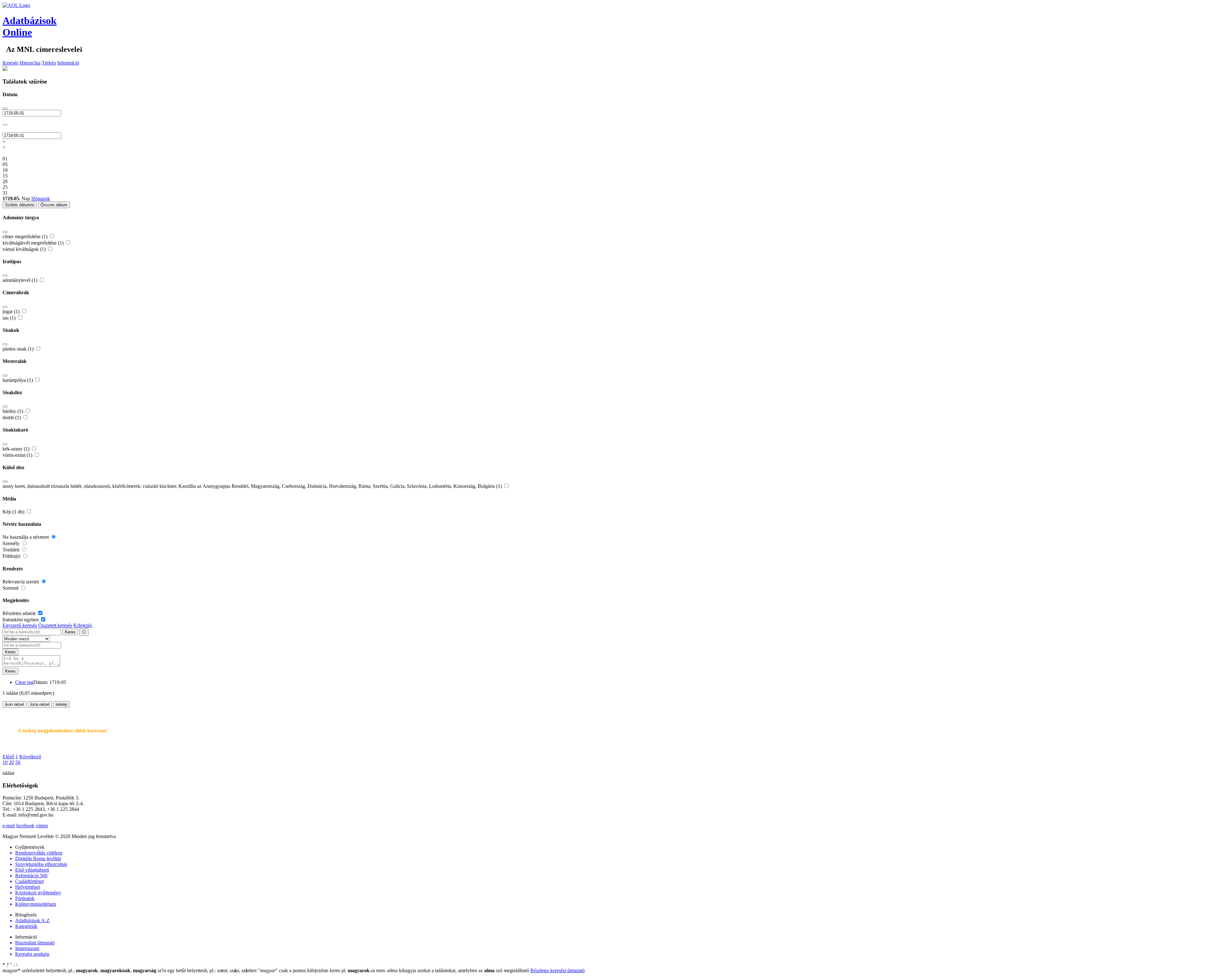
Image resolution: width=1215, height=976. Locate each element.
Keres (70, 632)
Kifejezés (82, 625)
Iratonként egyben (21, 619)
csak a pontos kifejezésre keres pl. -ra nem (322, 970)
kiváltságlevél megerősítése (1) (34, 243)
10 (5, 762)
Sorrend (11, 588)
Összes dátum (53, 204)
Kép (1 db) (14, 511)
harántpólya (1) (18, 380)
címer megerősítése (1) (26, 236)
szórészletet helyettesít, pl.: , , (79, 970)
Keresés (10, 62)
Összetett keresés (55, 625)
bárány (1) (13, 411)
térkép (61, 704)
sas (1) (10, 317)
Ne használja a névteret (26, 537)
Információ (68, 62)
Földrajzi (12, 556)
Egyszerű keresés (20, 625)
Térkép (49, 62)
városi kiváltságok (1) (25, 249)
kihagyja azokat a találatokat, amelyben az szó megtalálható (458, 970)
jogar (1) (12, 311)
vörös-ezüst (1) (18, 455)
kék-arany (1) (17, 448)
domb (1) (12, 417)
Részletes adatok (20, 613)
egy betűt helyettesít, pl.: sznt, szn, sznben (208, 970)
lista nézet (39, 704)
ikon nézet (14, 704)
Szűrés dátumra (19, 204)
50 (17, 762)
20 (11, 762)
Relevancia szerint (21, 581)
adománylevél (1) (21, 280)
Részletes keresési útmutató (557, 970)
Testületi (12, 549)
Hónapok (40, 198)
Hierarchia (30, 62)
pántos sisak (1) (19, 348)
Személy (12, 543)
